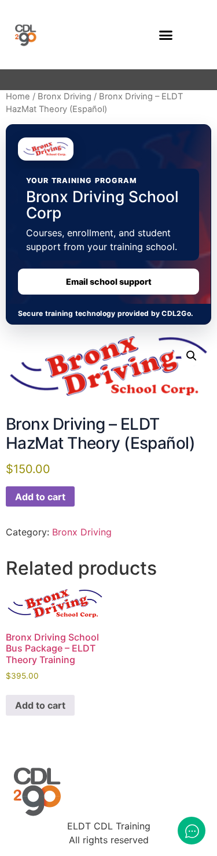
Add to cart (40, 497)
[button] (165, 35)
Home (18, 96)
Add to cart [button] (40, 705)
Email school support (109, 281)
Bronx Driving (64, 96)
